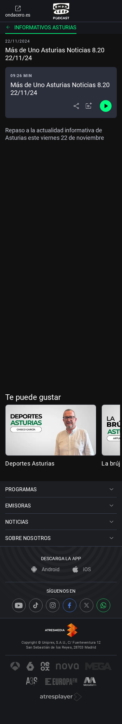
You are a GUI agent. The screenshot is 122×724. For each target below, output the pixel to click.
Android (50, 569)
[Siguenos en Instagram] (53, 605)
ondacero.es (17, 15)
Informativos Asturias (45, 27)
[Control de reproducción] (106, 106)
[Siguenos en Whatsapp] (103, 605)
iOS (86, 569)
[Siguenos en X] (86, 605)
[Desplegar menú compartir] (76, 105)
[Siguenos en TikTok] (36, 605)
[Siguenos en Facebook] (69, 605)
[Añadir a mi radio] (89, 105)
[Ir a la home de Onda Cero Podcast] (61, 11)
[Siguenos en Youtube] (19, 605)
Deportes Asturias (30, 463)
